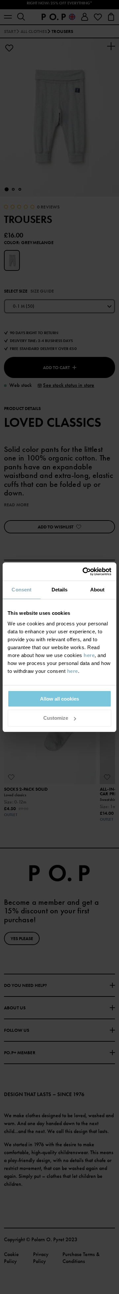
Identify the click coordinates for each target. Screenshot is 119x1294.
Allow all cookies (59, 699)
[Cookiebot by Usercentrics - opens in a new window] (84, 571)
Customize (55, 718)
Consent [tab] (21, 589)
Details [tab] (60, 589)
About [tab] (97, 589)
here (89, 655)
